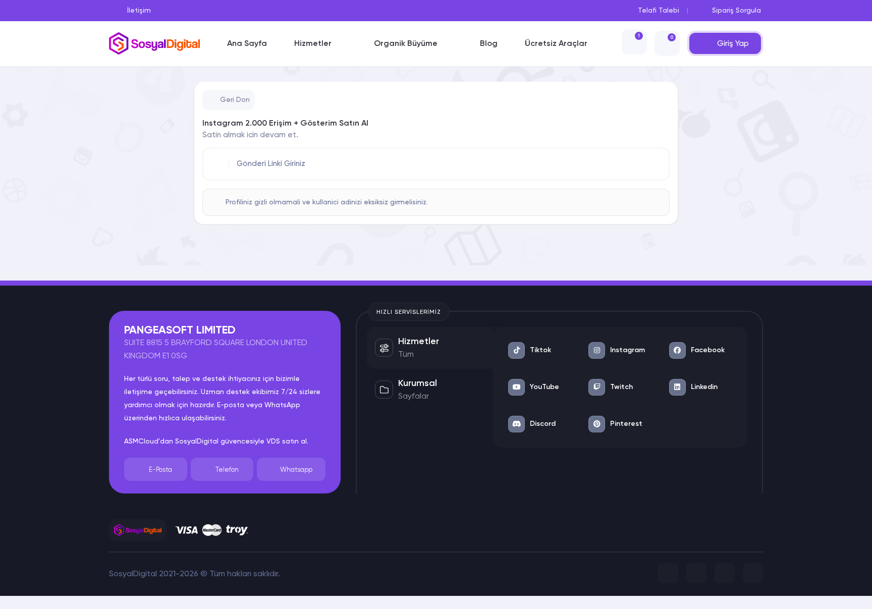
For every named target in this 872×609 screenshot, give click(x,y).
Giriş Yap (733, 43)
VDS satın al (286, 441)
